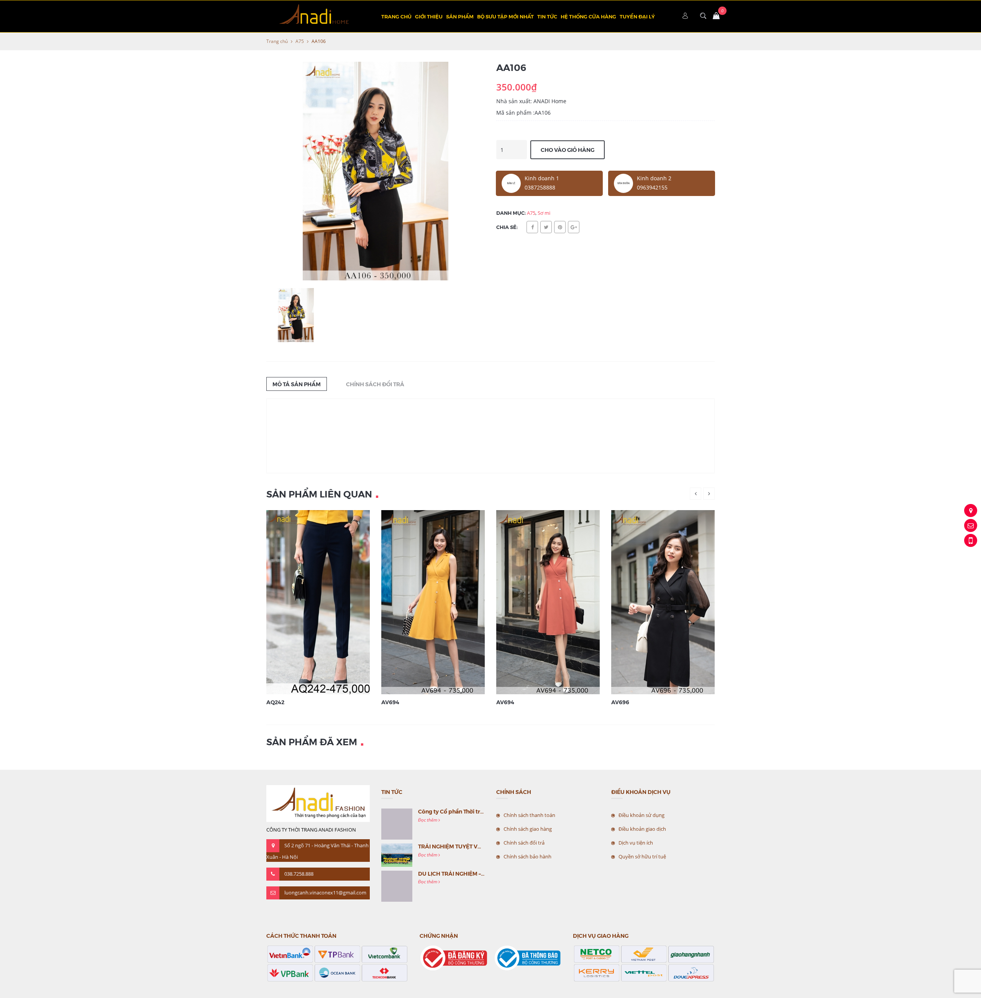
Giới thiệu (429, 16)
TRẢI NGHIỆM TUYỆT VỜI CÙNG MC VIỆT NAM (478, 846)
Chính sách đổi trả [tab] (375, 384)
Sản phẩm (460, 16)
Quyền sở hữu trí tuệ (642, 856)
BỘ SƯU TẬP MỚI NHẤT (505, 16)
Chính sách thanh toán (529, 815)
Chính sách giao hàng (528, 828)
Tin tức (547, 16)
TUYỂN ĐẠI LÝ (637, 16)
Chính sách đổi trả (524, 842)
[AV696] (672, 601)
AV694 (390, 702)
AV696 (620, 702)
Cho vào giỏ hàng (567, 149)
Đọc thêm (428, 820)
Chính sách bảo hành (527, 856)
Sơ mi (544, 212)
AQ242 (275, 702)
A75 (299, 41)
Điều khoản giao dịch (642, 828)
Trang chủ (396, 16)
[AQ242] (327, 601)
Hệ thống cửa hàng (588, 16)
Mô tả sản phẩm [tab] (296, 384)
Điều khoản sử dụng (641, 815)
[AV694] (442, 601)
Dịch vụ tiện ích (635, 842)
